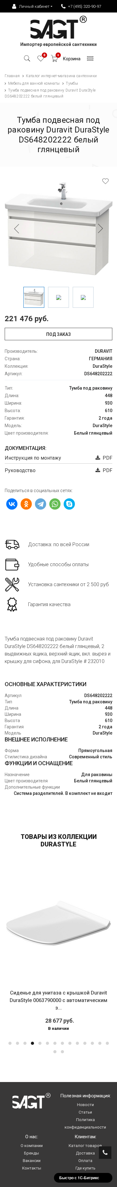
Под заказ (58, 334)
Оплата (85, 1160)
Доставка (85, 1153)
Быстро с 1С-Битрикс (79, 1177)
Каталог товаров (85, 1145)
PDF (106, 458)
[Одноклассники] (26, 504)
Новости (85, 1104)
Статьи (85, 1112)
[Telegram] (40, 504)
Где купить (85, 1168)
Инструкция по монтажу (33, 458)
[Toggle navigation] (90, 60)
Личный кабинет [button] (34, 6)
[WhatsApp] (55, 504)
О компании (32, 1145)
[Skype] (69, 504)
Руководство (20, 470)
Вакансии (32, 1160)
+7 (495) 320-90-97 (84, 6)
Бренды (31, 1153)
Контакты (31, 1168)
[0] (41, 60)
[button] (10, 1043)
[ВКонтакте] (11, 504)
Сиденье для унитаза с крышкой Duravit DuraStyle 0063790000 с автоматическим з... (58, 1000)
